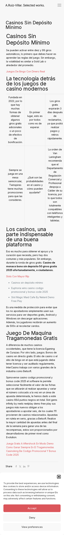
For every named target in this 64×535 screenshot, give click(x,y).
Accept (32, 508)
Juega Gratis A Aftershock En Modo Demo (30, 443)
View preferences (32, 527)
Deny (32, 517)
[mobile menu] (59, 5)
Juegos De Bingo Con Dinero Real (25, 71)
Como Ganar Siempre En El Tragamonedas (30, 447)
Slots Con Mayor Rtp (17, 276)
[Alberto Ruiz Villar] (22, 5)
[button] (59, 476)
